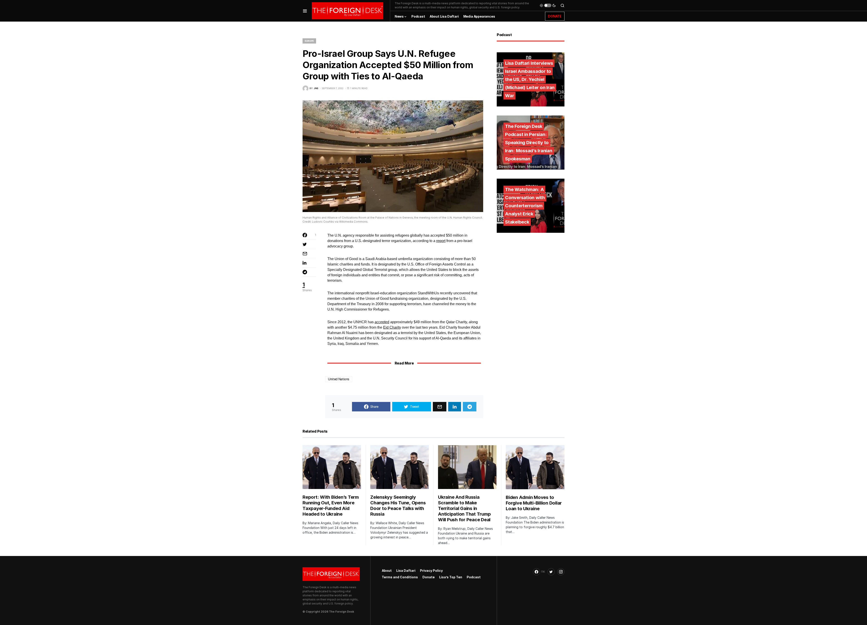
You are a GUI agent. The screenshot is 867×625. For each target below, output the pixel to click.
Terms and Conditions (400, 577)
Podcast (474, 577)
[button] (305, 10)
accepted (382, 322)
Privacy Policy (431, 570)
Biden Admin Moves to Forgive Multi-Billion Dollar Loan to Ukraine (534, 503)
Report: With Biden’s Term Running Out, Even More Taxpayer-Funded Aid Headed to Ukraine (331, 505)
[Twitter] (551, 571)
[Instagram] (560, 571)
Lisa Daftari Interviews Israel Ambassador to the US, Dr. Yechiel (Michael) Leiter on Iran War (530, 79)
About (387, 570)
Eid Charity (392, 327)
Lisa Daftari (405, 570)
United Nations (338, 379)
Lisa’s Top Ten (450, 577)
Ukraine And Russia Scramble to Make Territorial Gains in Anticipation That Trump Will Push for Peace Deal (464, 508)
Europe (309, 40)
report (440, 241)
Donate (428, 577)
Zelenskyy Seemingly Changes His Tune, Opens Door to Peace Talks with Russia (398, 505)
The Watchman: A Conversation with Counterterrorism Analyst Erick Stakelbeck (525, 206)
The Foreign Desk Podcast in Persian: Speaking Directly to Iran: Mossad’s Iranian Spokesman (528, 142)
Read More (404, 363)
